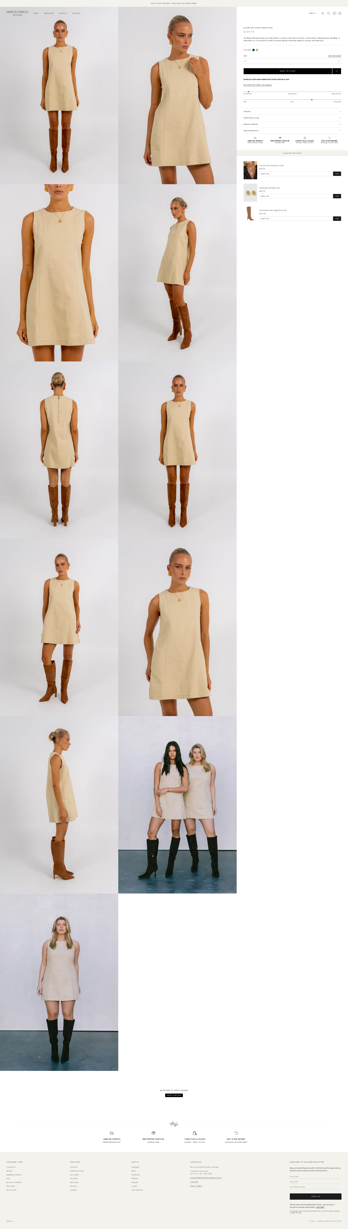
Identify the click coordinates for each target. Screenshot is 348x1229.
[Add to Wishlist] (336, 71)
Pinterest (134, 1179)
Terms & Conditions (14, 1182)
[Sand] (257, 49)
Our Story (73, 1167)
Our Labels (74, 1175)
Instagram (135, 1167)
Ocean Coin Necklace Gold (271, 165)
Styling (76, 13)
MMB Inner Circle (77, 1171)
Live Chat (194, 1182)
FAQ (8, 1179)
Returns (10, 1171)
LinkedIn (134, 1182)
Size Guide (11, 1186)
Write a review (174, 1095)
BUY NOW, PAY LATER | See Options (258, 85)
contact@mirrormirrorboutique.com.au (206, 1178)
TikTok (133, 1171)
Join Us (315, 1196)
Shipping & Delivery (14, 1175)
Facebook (135, 1175)
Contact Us (11, 1167)
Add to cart (288, 71)
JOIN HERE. (320, 1207)
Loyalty (63, 13)
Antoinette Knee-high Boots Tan (273, 210)
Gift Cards (74, 1182)
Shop (36, 13)
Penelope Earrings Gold (269, 188)
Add (337, 174)
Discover (49, 13)
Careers (73, 1190)
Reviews (73, 1186)
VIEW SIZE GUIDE (334, 56)
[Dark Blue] (253, 49)
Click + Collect (196, 1186)
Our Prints (74, 1179)
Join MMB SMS (137, 1190)
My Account (11, 1190)
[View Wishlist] (334, 13)
